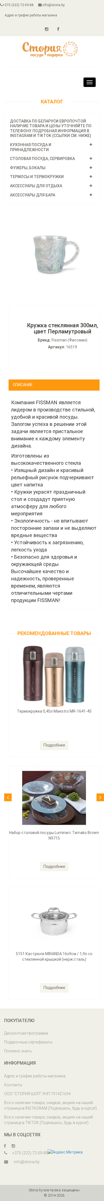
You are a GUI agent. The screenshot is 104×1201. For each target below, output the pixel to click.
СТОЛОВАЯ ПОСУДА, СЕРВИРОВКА (42, 158)
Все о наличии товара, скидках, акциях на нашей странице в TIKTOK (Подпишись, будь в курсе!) (48, 1120)
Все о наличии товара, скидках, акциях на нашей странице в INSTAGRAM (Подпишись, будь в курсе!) (50, 1105)
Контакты (13, 1085)
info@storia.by (53, 5)
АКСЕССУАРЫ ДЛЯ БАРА (32, 195)
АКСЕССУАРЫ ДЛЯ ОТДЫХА (36, 186)
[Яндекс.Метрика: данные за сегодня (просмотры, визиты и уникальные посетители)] (65, 1152)
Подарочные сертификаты (28, 1042)
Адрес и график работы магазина (31, 15)
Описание (23, 385)
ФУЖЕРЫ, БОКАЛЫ (27, 168)
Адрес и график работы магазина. (35, 1076)
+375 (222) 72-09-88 (18, 5)
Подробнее (54, 745)
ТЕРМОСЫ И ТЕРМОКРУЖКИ (37, 176)
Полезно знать (18, 1051)
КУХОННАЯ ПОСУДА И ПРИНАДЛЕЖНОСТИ (30, 147)
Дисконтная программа (26, 1033)
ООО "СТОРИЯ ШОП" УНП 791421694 (37, 1094)
